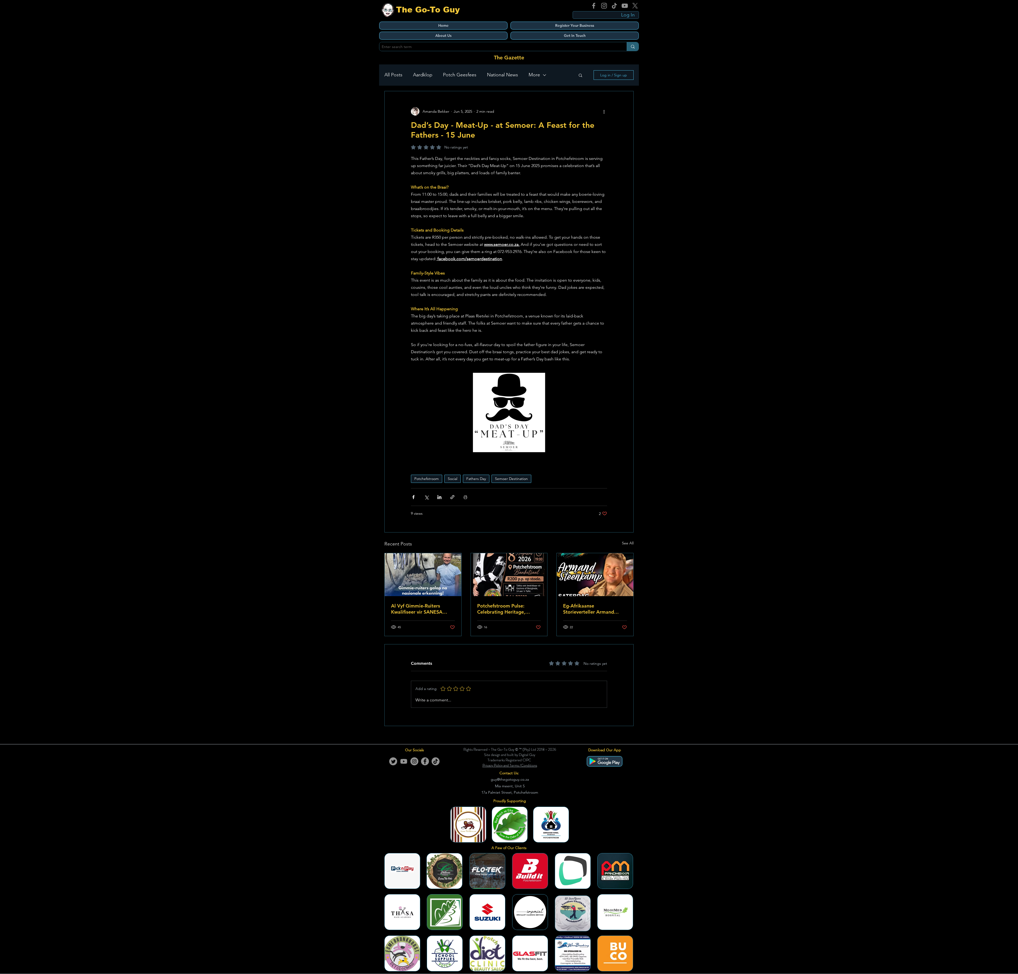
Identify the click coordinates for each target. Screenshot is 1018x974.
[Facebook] (594, 6)
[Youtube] (404, 761)
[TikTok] (614, 6)
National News (502, 75)
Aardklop (422, 75)
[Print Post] (465, 497)
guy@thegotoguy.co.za (510, 779)
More (534, 75)
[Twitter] (393, 761)
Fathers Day (476, 478)
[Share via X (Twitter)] (426, 497)
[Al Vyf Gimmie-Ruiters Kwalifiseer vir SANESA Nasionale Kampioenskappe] (423, 574)
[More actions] (604, 111)
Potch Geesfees (459, 75)
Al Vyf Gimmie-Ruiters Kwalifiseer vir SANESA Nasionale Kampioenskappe (422, 609)
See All (628, 543)
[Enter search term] (633, 46)
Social (452, 478)
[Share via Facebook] (413, 497)
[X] (635, 6)
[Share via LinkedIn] (439, 497)
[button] (580, 75)
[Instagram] (604, 6)
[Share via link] (452, 497)
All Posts (393, 75)
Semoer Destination (511, 478)
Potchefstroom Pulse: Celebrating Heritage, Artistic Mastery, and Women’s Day (501, 609)
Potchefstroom (426, 478)
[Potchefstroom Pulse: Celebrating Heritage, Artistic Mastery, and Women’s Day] (509, 574)
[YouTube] (625, 6)
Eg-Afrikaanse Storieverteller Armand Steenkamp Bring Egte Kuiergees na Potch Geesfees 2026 (588, 609)
